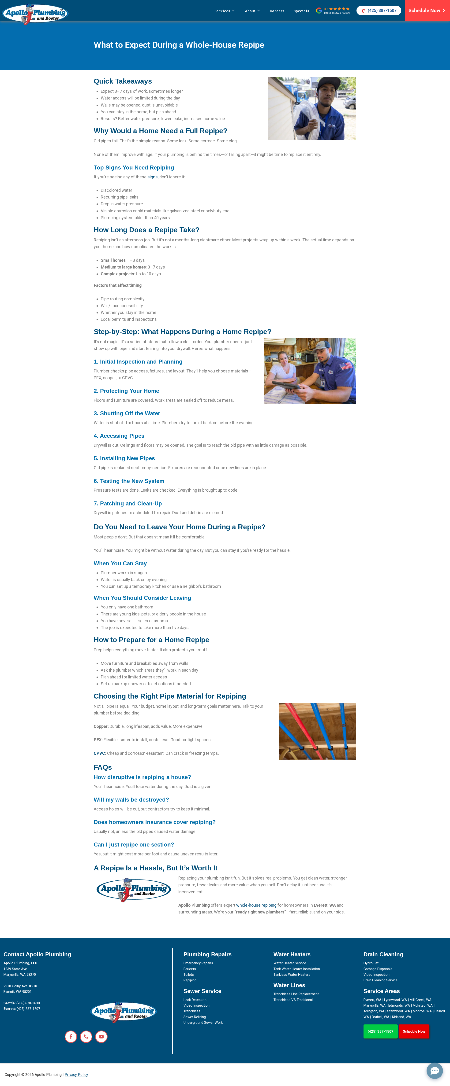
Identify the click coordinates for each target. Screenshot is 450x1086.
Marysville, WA (375, 1005)
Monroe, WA (422, 1011)
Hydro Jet (371, 963)
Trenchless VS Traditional (293, 1000)
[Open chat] (435, 1071)
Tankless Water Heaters (292, 974)
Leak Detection (195, 1000)
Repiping (190, 980)
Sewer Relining (195, 1017)
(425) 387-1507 (382, 10)
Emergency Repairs (198, 963)
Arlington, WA (374, 1011)
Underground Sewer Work (203, 1022)
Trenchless (192, 1011)
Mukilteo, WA (423, 1005)
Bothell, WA (380, 1017)
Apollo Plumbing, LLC (20, 963)
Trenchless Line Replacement (296, 994)
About (250, 10)
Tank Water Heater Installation (297, 969)
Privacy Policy (76, 1074)
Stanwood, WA (398, 1011)
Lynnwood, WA (395, 1000)
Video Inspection (197, 1005)
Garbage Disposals (378, 969)
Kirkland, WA (401, 1017)
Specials (301, 10)
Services (222, 10)
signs (152, 176)
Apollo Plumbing (35, 14)
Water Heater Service (290, 963)
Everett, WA (372, 1000)
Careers (277, 10)
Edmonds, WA (399, 1005)
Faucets (190, 969)
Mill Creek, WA (420, 1000)
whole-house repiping (256, 905)
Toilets (189, 974)
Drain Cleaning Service (381, 980)
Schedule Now (424, 10)
